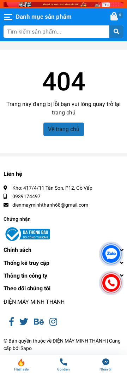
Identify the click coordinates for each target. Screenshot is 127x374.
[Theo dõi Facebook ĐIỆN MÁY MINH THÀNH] (11, 322)
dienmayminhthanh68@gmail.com (50, 205)
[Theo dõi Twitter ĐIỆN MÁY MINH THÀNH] (23, 322)
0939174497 (26, 196)
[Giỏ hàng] (114, 17)
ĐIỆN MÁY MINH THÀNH (34, 301)
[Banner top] (63, 4)
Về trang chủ (63, 129)
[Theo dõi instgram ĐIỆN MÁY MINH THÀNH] (53, 322)
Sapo (26, 348)
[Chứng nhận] (27, 234)
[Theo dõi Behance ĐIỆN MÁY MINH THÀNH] (39, 322)
